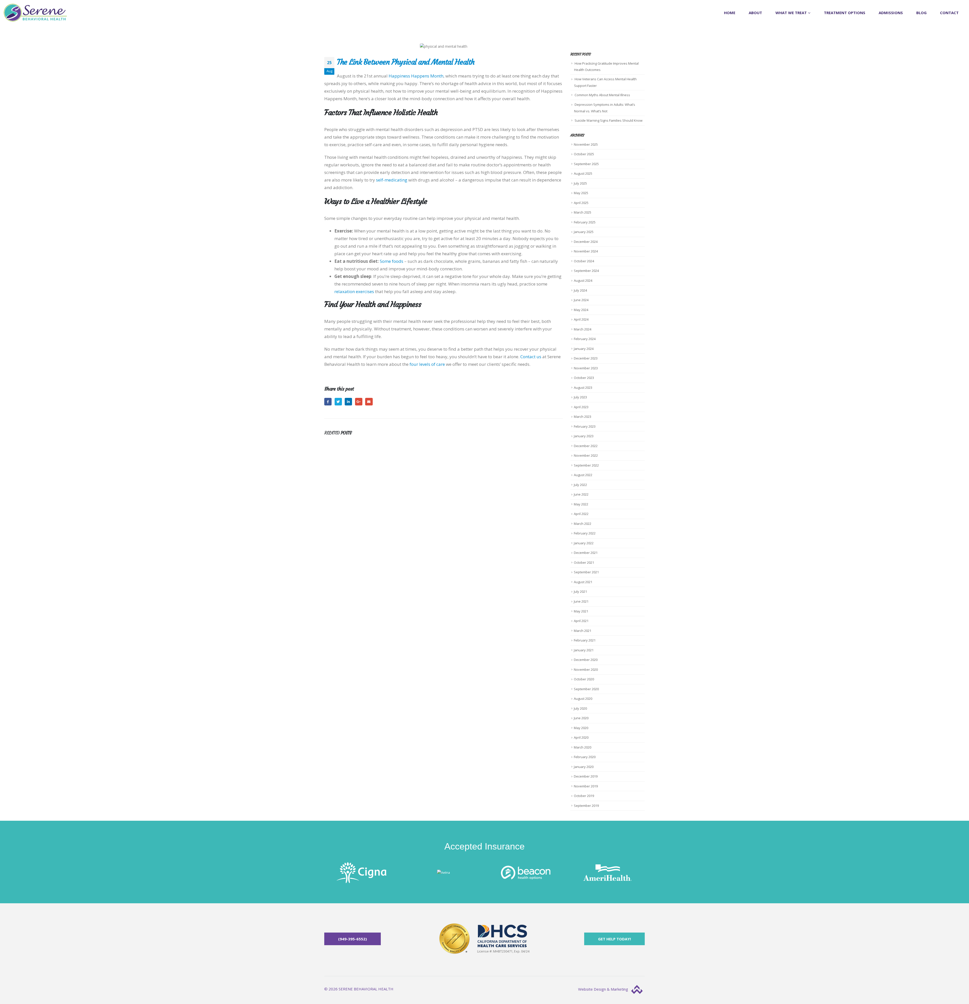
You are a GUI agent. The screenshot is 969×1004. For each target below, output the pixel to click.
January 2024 (584, 348)
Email (368, 401)
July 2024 (580, 290)
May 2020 (581, 728)
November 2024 (586, 251)
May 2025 (581, 193)
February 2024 (585, 339)
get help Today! (614, 938)
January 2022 (584, 543)
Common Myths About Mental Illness (602, 95)
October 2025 (584, 154)
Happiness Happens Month (416, 76)
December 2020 (586, 659)
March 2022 (582, 523)
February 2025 (585, 222)
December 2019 (586, 776)
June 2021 (581, 601)
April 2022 (581, 513)
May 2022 (581, 504)
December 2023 (586, 358)
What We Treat (791, 12)
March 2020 (582, 747)
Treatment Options (844, 12)
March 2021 (582, 630)
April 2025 (581, 202)
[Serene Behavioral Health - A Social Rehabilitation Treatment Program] (35, 12)
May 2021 (581, 611)
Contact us (530, 356)
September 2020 (586, 689)
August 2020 (583, 698)
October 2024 (584, 261)
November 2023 (586, 368)
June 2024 (581, 300)
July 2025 (580, 183)
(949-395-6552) (352, 938)
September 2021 (586, 572)
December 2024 (586, 241)
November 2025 (586, 144)
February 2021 (585, 640)
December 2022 (586, 446)
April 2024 (581, 319)
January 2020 (584, 766)
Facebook (328, 401)
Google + (358, 401)
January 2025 (584, 231)
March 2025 (582, 212)
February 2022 (585, 533)
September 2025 (586, 164)
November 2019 (586, 786)
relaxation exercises (354, 291)
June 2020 (581, 718)
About (755, 12)
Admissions (891, 12)
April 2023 (581, 407)
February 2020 (585, 757)
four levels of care (427, 364)
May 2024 (581, 309)
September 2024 (586, 270)
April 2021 (581, 621)
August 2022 (583, 475)
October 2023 (584, 377)
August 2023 (583, 387)
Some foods (391, 261)
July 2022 (580, 484)
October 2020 (584, 679)
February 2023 (585, 426)
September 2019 (586, 805)
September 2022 (586, 465)
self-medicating (391, 180)
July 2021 (580, 591)
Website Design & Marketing (603, 989)
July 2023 (580, 397)
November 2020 (586, 669)
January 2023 (584, 436)
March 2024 (582, 329)
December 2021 (586, 552)
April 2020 (581, 737)
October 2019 (584, 795)
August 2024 (583, 280)
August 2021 (583, 582)
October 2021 (584, 562)
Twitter (338, 401)
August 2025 (583, 173)
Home (729, 12)
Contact (949, 12)
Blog (921, 12)
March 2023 (582, 416)
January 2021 (584, 650)
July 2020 (580, 708)
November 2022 (586, 455)
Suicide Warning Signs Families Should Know (608, 120)
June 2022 (581, 494)
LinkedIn (348, 401)
